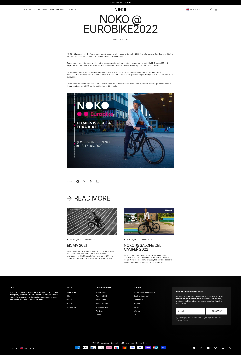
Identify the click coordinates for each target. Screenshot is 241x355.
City (68, 296)
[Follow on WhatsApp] (230, 348)
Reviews (99, 311)
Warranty (138, 311)
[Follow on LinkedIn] (222, 348)
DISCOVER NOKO (57, 10)
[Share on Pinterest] (91, 181)
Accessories (72, 307)
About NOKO (101, 296)
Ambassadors (102, 307)
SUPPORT (73, 10)
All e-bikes (71, 292)
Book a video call (141, 296)
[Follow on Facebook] (193, 348)
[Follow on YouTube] (208, 348)
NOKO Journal (102, 303)
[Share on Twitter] (84, 181)
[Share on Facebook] (77, 181)
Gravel (69, 303)
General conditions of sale (122, 343)
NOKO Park (101, 300)
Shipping (138, 303)
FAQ (135, 315)
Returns (137, 307)
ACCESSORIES (40, 10)
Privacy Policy (182, 320)
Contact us (138, 300)
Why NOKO (101, 292)
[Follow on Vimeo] (215, 348)
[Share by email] (98, 181)
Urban (69, 300)
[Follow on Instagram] (201, 348)
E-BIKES (27, 10)
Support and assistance (144, 292)
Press (98, 315)
